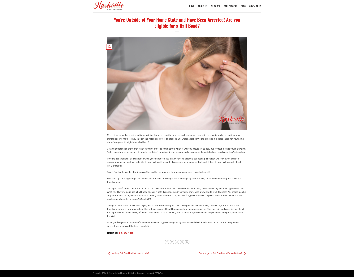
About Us (203, 6)
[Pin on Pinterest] (182, 242)
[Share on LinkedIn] (187, 242)
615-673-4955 (126, 232)
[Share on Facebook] (167, 242)
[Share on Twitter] (172, 242)
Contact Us (255, 6)
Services (215, 6)
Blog (243, 6)
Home (191, 6)
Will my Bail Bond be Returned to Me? (130, 253)
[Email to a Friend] (177, 242)
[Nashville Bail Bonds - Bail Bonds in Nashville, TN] (111, 6)
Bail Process (230, 6)
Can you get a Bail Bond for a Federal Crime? (221, 253)
